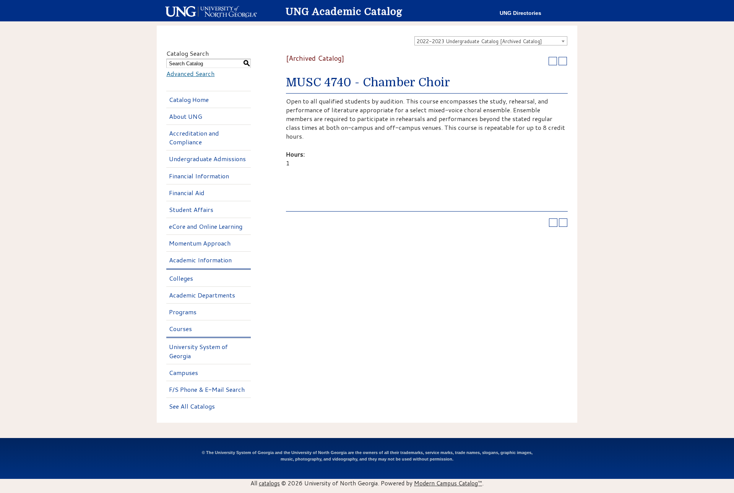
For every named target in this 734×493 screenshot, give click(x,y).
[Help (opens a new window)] (563, 61)
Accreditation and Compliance (194, 137)
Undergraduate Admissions (207, 158)
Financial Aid (187, 192)
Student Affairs (191, 209)
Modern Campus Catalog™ (448, 483)
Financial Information (199, 175)
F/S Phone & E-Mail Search (207, 389)
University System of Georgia (198, 351)
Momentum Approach (200, 243)
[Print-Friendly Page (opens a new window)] (553, 61)
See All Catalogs (192, 406)
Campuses (183, 372)
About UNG (185, 116)
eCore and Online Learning (205, 226)
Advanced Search (190, 73)
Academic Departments (202, 295)
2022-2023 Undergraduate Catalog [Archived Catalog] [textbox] (479, 41)
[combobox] (490, 40)
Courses (180, 328)
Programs (182, 311)
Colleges (181, 278)
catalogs (269, 483)
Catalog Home (189, 99)
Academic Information (200, 259)
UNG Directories (520, 13)
